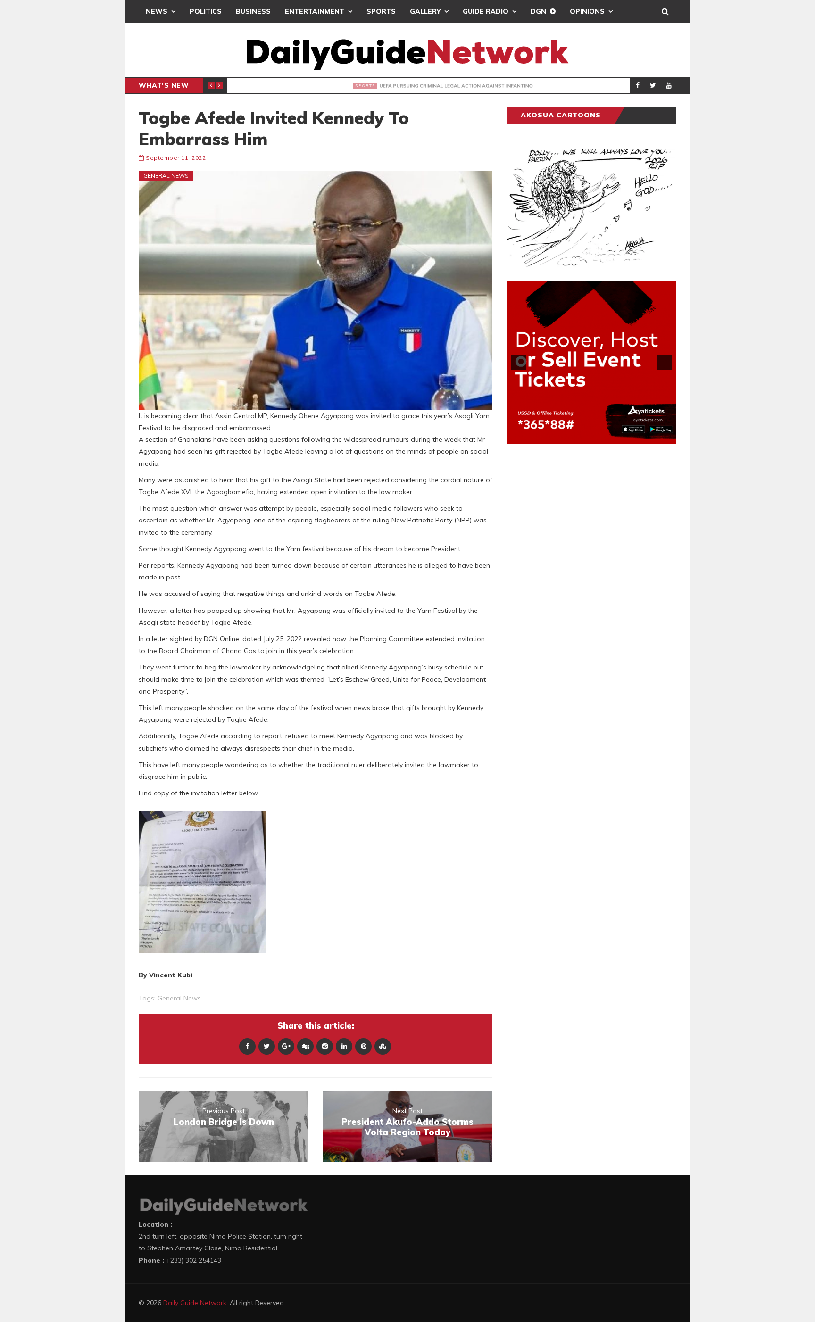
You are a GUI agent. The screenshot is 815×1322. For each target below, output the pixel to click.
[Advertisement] (577, 598)
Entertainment (314, 11)
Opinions (587, 11)
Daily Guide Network (194, 1302)
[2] (581, 435)
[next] (664, 362)
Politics (206, 11)
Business (253, 11)
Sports (381, 11)
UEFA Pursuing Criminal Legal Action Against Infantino (377, 86)
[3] (591, 435)
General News (166, 175)
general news (179, 998)
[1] (571, 435)
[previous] (518, 362)
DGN (538, 11)
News (156, 11)
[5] (611, 435)
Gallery (425, 11)
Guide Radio (485, 11)
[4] (601, 435)
